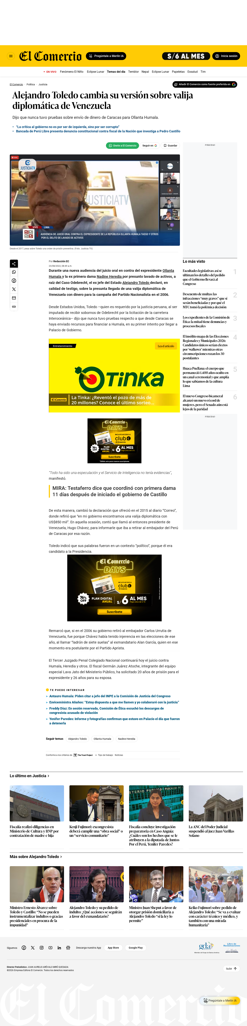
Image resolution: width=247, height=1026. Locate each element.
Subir (229, 968)
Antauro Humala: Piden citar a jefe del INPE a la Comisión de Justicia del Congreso (110, 696)
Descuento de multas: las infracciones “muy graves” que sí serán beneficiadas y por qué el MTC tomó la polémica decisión (205, 300)
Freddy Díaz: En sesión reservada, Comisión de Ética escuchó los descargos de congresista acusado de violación (106, 710)
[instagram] (41, 948)
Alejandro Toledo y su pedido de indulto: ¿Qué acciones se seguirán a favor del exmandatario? (95, 912)
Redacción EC (61, 261)
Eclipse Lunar (95, 71)
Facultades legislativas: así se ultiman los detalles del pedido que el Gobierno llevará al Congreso (204, 277)
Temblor (133, 71)
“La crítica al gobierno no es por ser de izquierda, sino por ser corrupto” (67, 127)
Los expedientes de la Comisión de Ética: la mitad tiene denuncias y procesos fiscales (206, 321)
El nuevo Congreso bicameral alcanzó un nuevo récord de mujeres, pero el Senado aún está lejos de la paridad (205, 402)
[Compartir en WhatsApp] (14, 272)
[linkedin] (59, 948)
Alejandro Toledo (77, 738)
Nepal (145, 71)
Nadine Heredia (126, 738)
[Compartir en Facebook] (14, 280)
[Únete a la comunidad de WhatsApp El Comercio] (122, 145)
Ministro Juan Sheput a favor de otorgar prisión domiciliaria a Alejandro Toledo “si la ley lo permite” (153, 914)
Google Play (136, 947)
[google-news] (68, 948)
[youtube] (50, 948)
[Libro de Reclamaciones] (231, 948)
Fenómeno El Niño (71, 71)
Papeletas (178, 71)
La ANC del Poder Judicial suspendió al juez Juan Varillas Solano (211, 831)
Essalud (193, 71)
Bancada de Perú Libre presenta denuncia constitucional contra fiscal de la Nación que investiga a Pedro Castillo (98, 131)
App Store (113, 947)
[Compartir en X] (14, 289)
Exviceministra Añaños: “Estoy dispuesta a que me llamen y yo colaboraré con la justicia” (114, 702)
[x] (33, 948)
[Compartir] (14, 264)
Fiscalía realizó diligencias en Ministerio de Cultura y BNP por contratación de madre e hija (34, 831)
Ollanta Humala (102, 738)
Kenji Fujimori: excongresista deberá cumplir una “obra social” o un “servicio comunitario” (96, 831)
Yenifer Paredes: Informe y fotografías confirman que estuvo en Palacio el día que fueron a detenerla (114, 721)
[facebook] (24, 948)
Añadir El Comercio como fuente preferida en (204, 84)
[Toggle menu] (11, 56)
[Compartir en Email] (14, 298)
